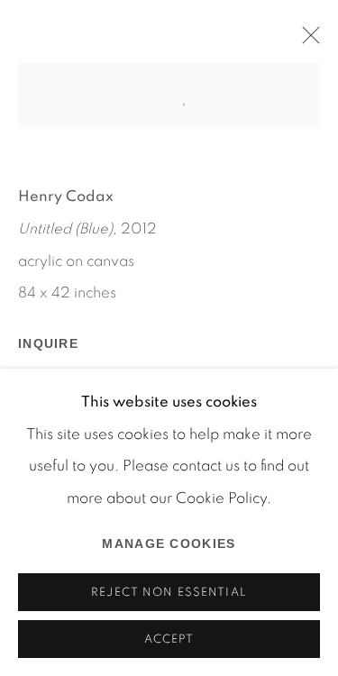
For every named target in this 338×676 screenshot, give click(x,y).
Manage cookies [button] (168, 543)
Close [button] (306, 40)
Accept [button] (169, 639)
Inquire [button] (48, 343)
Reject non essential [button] (169, 592)
